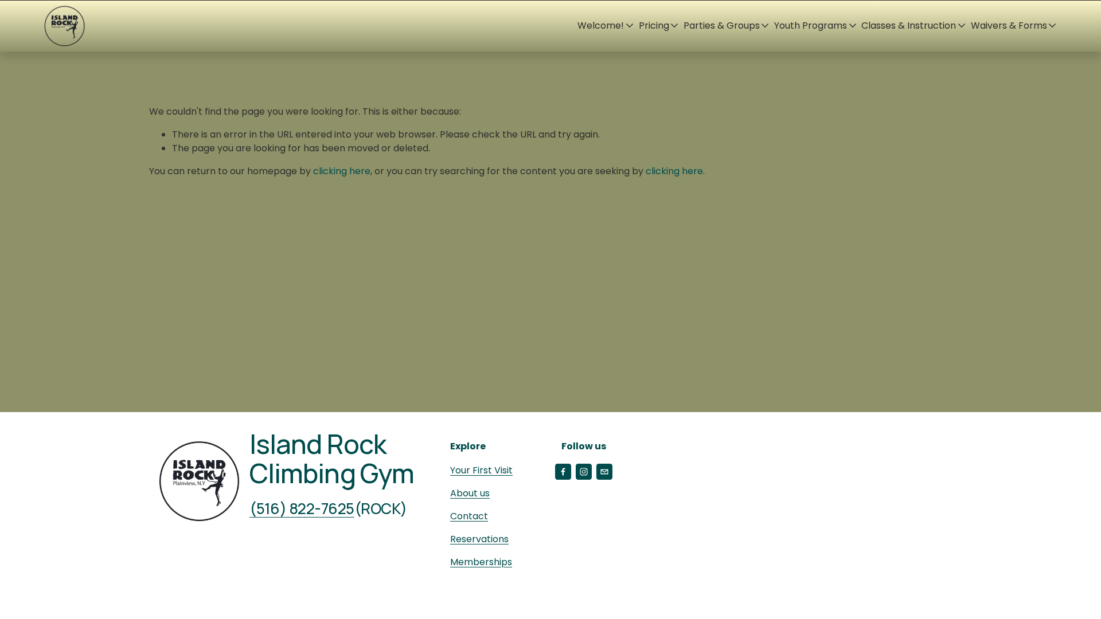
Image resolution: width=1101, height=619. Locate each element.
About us (470, 493)
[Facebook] (563, 472)
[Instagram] (584, 472)
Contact (469, 516)
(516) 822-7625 (301, 509)
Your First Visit (481, 470)
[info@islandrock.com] (604, 472)
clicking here (341, 171)
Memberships (481, 562)
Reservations (479, 539)
